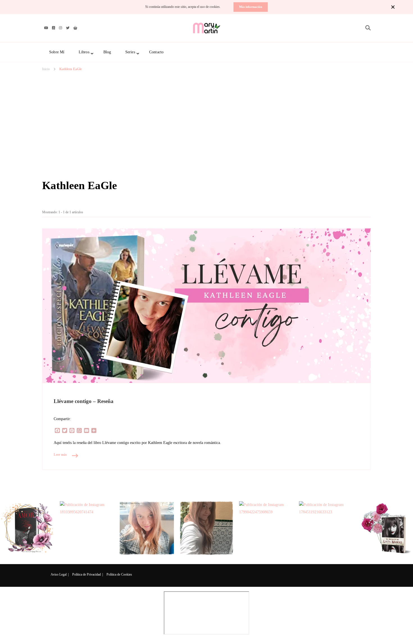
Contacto (156, 52)
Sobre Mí (57, 52)
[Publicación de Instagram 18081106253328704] (207, 528)
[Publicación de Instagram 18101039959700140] (386, 528)
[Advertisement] (206, 101)
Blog (107, 52)
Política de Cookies (119, 574)
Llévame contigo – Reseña (84, 401)
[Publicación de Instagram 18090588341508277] (147, 528)
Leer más (60, 455)
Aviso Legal (59, 574)
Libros (84, 52)
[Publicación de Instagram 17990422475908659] (266, 528)
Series (130, 52)
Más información (250, 6)
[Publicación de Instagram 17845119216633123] (326, 528)
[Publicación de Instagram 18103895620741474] (87, 528)
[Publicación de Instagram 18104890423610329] (27, 528)
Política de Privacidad (86, 574)
